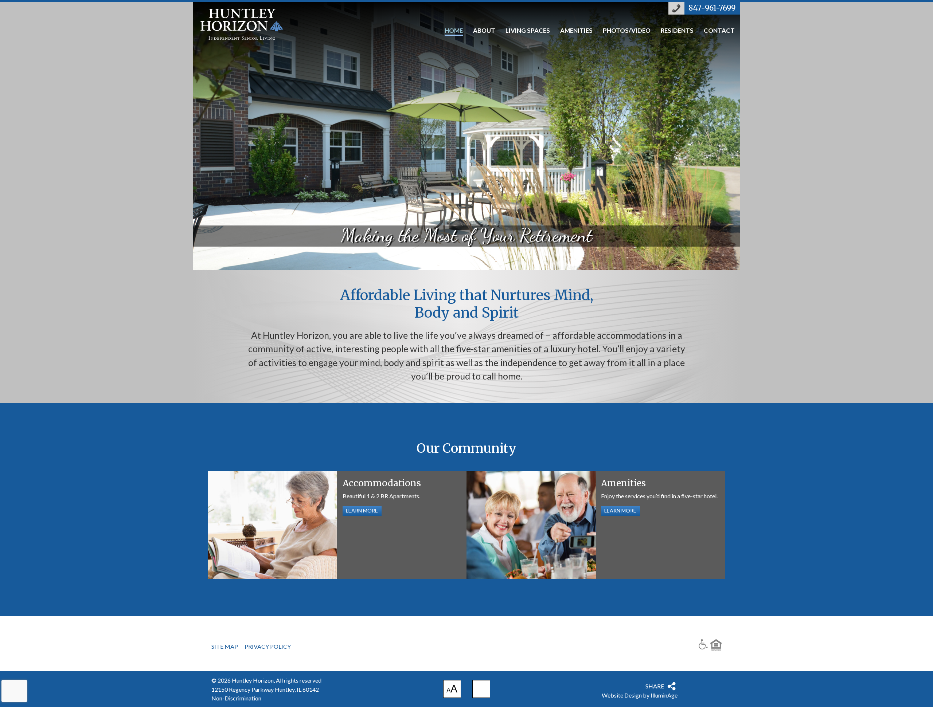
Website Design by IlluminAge (640, 695)
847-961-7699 (711, 8)
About (484, 31)
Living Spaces (527, 31)
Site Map (224, 646)
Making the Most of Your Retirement (466, 135)
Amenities (576, 31)
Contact (719, 31)
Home (454, 31)
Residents (677, 31)
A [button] (452, 690)
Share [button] (654, 686)
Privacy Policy (268, 646)
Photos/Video (627, 31)
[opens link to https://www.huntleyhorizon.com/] (250, 26)
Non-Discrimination (236, 698)
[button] (481, 689)
